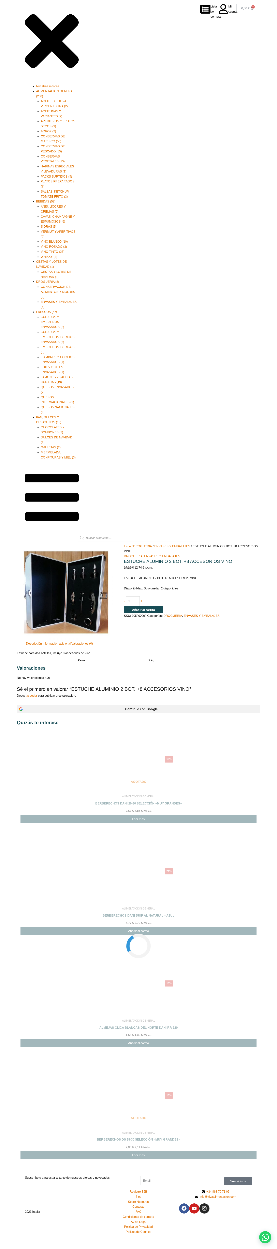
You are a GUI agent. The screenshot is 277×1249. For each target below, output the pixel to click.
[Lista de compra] (205, 9)
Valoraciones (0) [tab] (82, 643)
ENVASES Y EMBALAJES (172, 546)
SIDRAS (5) (49, 226)
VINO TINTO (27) (52, 251)
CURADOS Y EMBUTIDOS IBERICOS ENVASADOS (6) (57, 337)
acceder (31, 695)
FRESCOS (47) (46, 312)
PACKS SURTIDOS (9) (56, 176)
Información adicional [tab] (57, 643)
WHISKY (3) (49, 256)
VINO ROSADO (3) (54, 246)
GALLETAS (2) (51, 447)
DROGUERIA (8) (47, 281)
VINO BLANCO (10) (54, 241)
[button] (265, 1237)
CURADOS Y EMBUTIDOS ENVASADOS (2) (52, 322)
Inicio (127, 546)
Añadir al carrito (143, 610)
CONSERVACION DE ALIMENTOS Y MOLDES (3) (58, 292)
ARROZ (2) (48, 131)
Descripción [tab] (34, 643)
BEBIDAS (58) (45, 201)
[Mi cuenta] (223, 9)
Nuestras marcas (47, 86)
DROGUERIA (142, 546)
